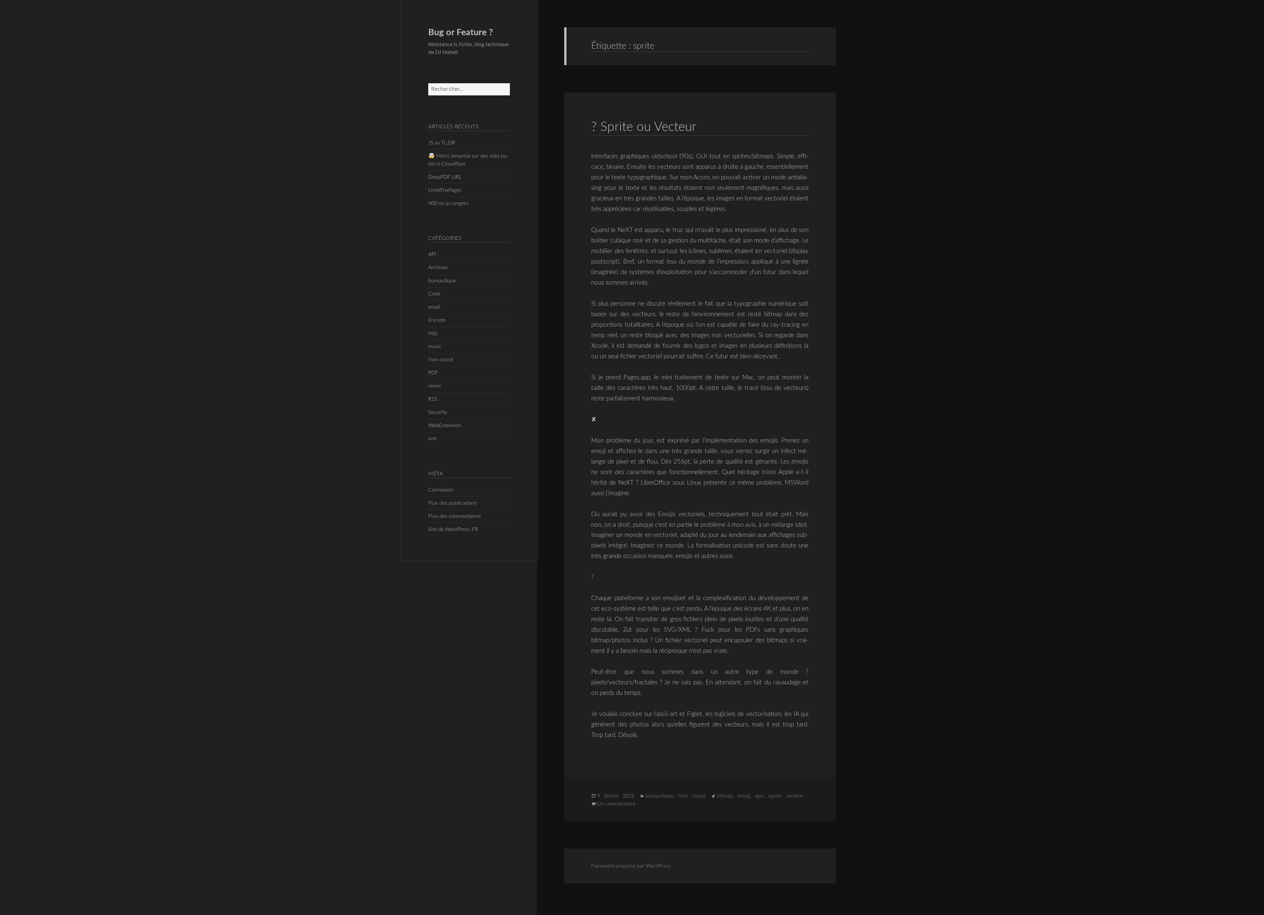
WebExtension (444, 425)
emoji (744, 796)
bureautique (442, 280)
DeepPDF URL (444, 177)
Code (434, 293)
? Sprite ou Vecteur (644, 127)
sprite (774, 796)
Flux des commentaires (454, 516)
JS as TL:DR (441, 142)
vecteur (794, 796)
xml (432, 438)
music (435, 346)
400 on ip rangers (448, 203)
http (433, 333)
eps (759, 796)
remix (434, 386)
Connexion (440, 490)
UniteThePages (445, 190)
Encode (436, 320)
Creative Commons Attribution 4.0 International (273, 899)
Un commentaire (616, 803)
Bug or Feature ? (460, 32)
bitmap (725, 796)
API (432, 254)
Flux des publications (452, 503)
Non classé (440, 359)
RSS (432, 399)
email (434, 307)
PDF (433, 372)
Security (437, 412)
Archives (438, 267)
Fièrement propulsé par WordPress (631, 866)
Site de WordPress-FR (453, 529)
